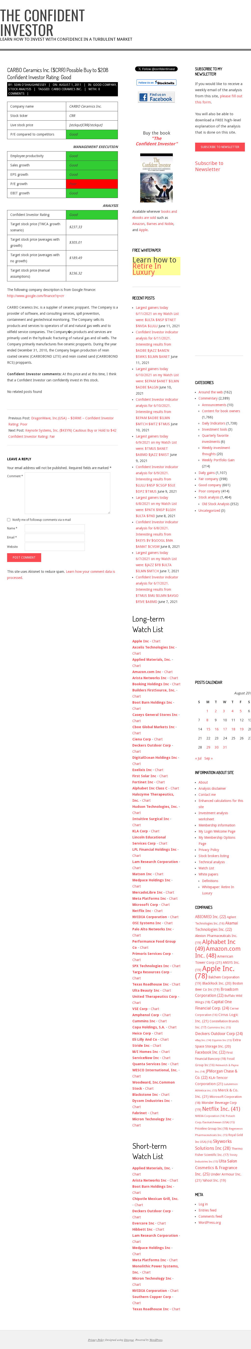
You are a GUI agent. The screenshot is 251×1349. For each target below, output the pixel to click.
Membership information (217, 825)
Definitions (210, 881)
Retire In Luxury (146, 269)
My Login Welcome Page (217, 831)
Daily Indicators (213, 423)
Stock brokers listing (214, 856)
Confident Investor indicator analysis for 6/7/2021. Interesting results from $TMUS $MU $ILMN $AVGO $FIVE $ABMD (157, 589)
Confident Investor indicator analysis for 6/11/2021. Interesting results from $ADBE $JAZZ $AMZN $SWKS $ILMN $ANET (157, 344)
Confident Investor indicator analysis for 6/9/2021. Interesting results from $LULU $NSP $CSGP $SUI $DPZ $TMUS (157, 479)
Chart (156, 641)
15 (208, 729)
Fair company (208, 479)
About (203, 782)
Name (12, 528)
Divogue (129, 1340)
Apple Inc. (215, 972)
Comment (15, 476)
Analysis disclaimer (212, 788)
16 (217, 729)
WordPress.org (210, 1222)
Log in (203, 1204)
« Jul (198, 758)
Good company (104, 85)
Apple (143, 230)
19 (242, 729)
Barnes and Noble (160, 224)
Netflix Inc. (221, 1109)
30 (217, 747)
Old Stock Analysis (215, 504)
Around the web (211, 392)
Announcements (214, 405)
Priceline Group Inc (211, 1128)
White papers (208, 874)
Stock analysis (19, 89)
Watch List (206, 868)
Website (12, 547)
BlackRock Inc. (216, 983)
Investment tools (214, 429)
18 (233, 729)
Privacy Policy (209, 850)
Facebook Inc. (210, 1052)
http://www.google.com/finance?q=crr (35, 296)
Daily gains (207, 473)
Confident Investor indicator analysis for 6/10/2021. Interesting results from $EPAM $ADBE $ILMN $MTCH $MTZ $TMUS (157, 412)
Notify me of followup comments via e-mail (42, 520)
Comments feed (210, 1216)
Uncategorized (209, 510)
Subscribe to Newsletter (209, 166)
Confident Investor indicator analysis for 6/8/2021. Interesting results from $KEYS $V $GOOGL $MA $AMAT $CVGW (157, 534)
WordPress (156, 1340)
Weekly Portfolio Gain (218, 460)
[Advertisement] (214, 268)
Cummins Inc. (219, 1027)
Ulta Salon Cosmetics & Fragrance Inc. (216, 1167)
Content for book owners (221, 411)
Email (12, 537)
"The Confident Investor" (156, 141)
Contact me (207, 795)
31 (225, 747)
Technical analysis (212, 862)
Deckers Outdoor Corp (219, 1033)
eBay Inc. (203, 1040)
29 (208, 747)
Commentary (208, 398)
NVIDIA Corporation (210, 1116)
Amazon (138, 224)
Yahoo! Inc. (214, 1180)
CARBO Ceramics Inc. (66, 89)
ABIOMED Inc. (210, 917)
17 (225, 729)
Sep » (208, 758)
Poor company (209, 491)
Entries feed (207, 1210)
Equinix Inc (222, 1040)
